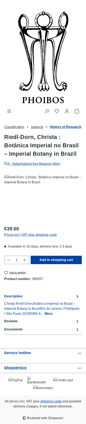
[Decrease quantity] (8, 260)
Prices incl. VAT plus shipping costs (30, 234)
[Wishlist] (57, 111)
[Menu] (9, 111)
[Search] (47, 111)
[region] (43, 198)
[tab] (42, 304)
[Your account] (67, 111)
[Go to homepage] (43, 54)
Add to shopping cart (56, 260)
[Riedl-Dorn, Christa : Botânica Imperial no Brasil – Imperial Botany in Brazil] (43, 198)
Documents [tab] (13, 329)
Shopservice (15, 368)
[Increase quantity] (24, 260)
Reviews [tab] (11, 321)
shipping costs (51, 401)
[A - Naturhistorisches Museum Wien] (43, 163)
